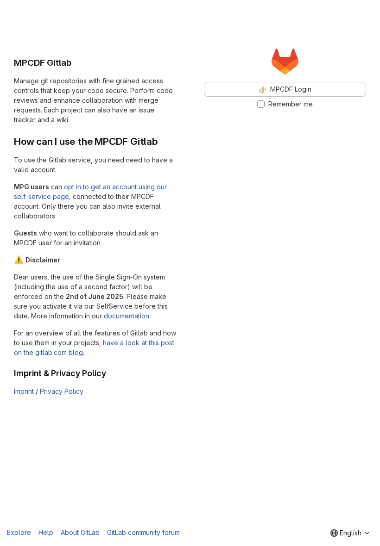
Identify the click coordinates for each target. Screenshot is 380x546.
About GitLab (80, 532)
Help (45, 532)
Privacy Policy (61, 391)
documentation (126, 316)
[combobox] (349, 533)
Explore (19, 532)
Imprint (24, 391)
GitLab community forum (143, 532)
